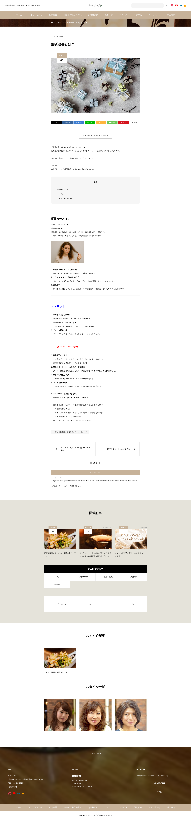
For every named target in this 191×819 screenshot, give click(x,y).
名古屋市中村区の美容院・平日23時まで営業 (22, 5)
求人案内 (171, 15)
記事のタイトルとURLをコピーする (95, 135)
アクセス (123, 15)
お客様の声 (93, 15)
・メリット (61, 194)
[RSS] (185, 5)
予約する (138, 15)
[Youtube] (176, 5)
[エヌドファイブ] (95, 5)
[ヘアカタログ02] (95, 715)
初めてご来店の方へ (73, 15)
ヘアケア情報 (58, 36)
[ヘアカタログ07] (60, 715)
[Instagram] (172, 5)
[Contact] (180, 5)
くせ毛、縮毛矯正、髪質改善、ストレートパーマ (70, 432)
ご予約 (159, 792)
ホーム (19, 15)
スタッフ (109, 15)
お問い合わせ (154, 15)
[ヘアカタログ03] (131, 715)
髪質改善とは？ (62, 189)
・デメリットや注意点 (65, 198)
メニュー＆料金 (35, 15)
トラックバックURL (56, 478)
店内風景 (53, 15)
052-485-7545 (159, 783)
